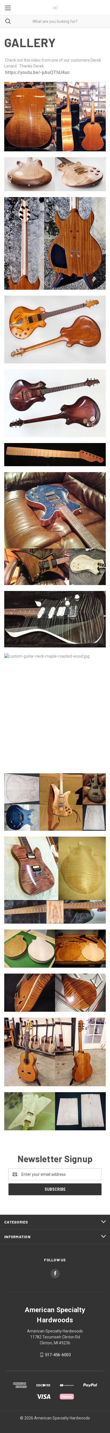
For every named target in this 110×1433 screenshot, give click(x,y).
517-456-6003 (58, 1354)
